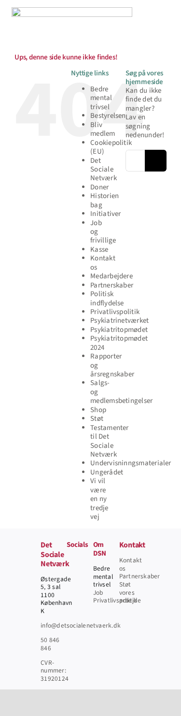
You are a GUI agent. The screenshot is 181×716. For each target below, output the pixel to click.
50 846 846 (50, 644)
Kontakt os (102, 262)
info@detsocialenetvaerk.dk (81, 625)
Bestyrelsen (107, 116)
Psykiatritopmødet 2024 (119, 342)
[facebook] (69, 560)
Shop (98, 410)
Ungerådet (106, 472)
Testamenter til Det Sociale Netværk (109, 441)
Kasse (99, 249)
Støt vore (125, 588)
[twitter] (69, 578)
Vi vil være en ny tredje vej (99, 499)
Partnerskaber (111, 285)
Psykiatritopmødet (119, 330)
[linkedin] (69, 612)
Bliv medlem (102, 129)
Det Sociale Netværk (103, 170)
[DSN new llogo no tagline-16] (72, 11)
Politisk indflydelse (107, 298)
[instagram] (69, 595)
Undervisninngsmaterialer (130, 463)
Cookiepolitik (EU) (111, 147)
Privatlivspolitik (114, 312)
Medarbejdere (111, 276)
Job (98, 592)
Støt (96, 419)
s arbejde (130, 596)
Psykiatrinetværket (119, 320)
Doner (99, 187)
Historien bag (104, 200)
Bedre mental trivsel (101, 98)
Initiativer (105, 214)
